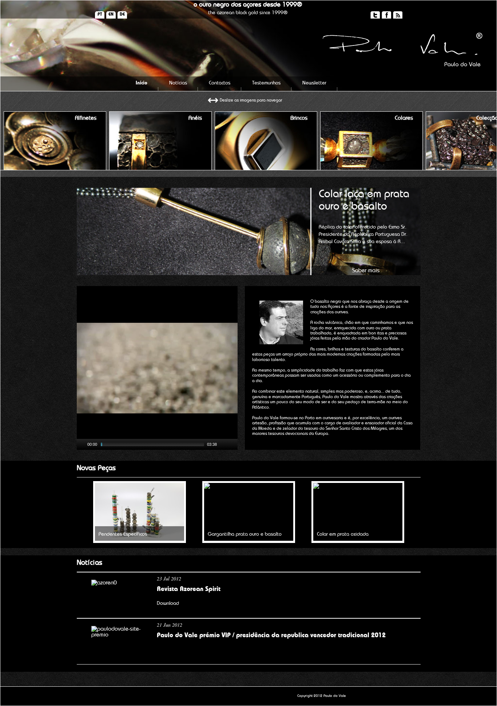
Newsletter (314, 83)
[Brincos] (266, 168)
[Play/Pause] (81, 444)
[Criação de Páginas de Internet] (382, 697)
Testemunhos (266, 83)
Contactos (219, 83)
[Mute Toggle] (223, 444)
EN (111, 14)
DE (122, 14)
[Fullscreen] (233, 444)
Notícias (178, 83)
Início (141, 83)
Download (168, 603)
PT (100, 14)
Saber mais (365, 270)
